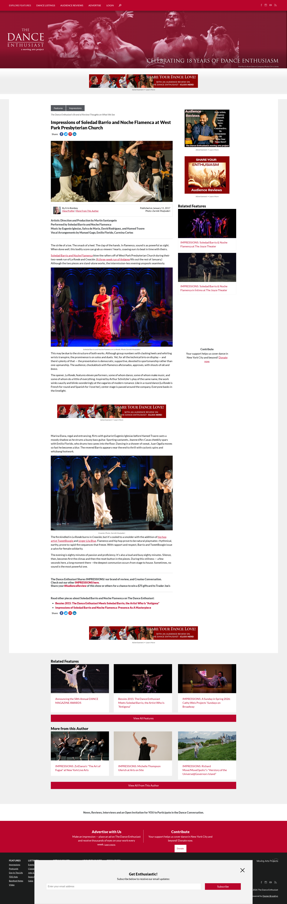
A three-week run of (113, 259)
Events (31, 864)
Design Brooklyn (270, 896)
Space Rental (34, 876)
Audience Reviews (71, 5)
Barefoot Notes (16, 880)
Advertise (94, 5)
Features (58, 108)
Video (11, 885)
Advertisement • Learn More (143, 90)
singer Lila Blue (87, 540)
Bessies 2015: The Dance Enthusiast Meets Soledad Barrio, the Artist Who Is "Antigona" (107, 603)
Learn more (109, 844)
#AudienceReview (75, 585)
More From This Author (87, 211)
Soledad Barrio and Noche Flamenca (72, 255)
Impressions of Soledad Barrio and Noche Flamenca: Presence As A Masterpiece (103, 607)
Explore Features (20, 5)
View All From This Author (143, 785)
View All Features (143, 718)
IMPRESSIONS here (87, 582)
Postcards (13, 868)
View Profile (68, 211)
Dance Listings (45, 5)
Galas (30, 880)
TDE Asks (13, 876)
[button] (118, 5)
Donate (180, 848)
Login (110, 5)
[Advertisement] (207, 322)
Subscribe (223, 886)
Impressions (75, 108)
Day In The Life (16, 872)
